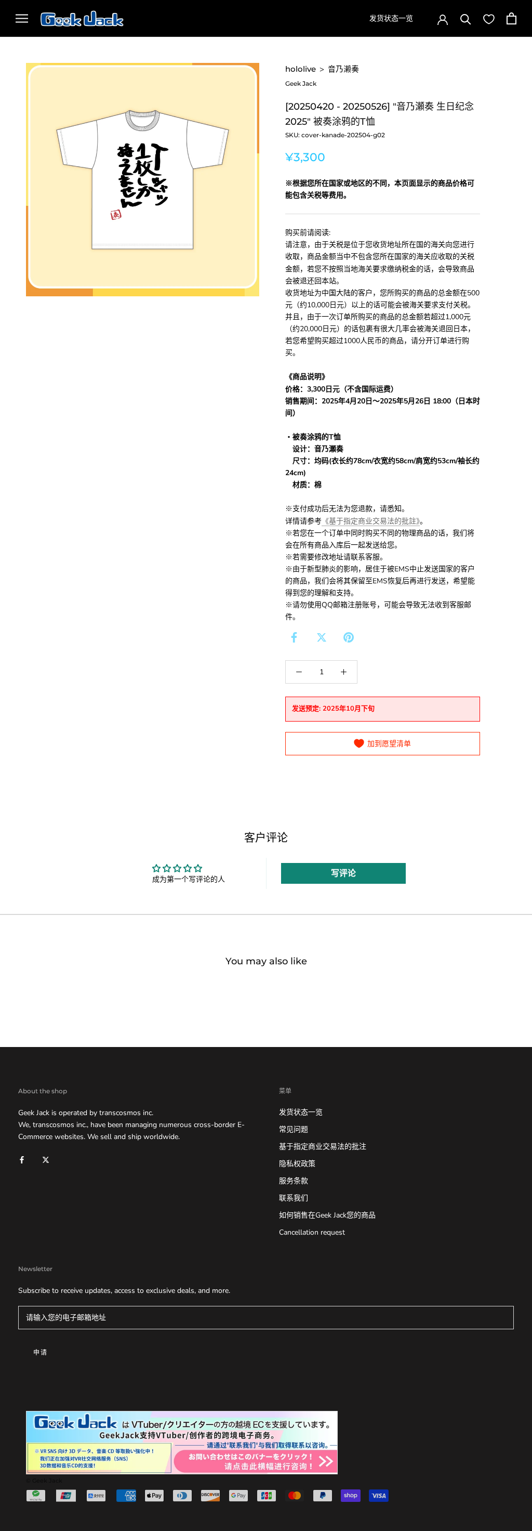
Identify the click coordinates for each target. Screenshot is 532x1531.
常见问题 (293, 1129)
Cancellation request (312, 1232)
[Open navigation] (22, 18)
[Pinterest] (348, 637)
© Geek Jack (44, 1480)
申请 (40, 1352)
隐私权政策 (297, 1164)
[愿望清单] (489, 19)
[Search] (465, 18)
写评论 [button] (343, 873)
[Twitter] (321, 637)
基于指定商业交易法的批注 (322, 1146)
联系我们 (293, 1198)
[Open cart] (511, 18)
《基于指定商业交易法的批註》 (371, 521)
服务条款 (293, 1181)
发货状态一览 (391, 18)
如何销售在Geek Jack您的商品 (327, 1215)
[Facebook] (294, 637)
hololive (300, 69)
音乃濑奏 (343, 69)
